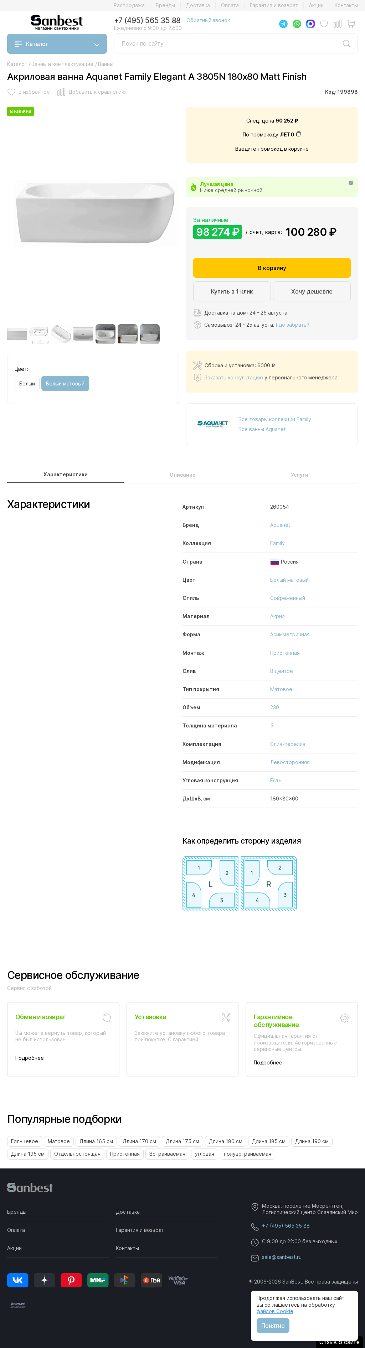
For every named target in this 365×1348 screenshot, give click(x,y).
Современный (287, 598)
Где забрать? (292, 325)
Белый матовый (65, 383)
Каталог (37, 43)
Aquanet (280, 525)
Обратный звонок (208, 20)
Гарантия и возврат (274, 5)
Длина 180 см (225, 1141)
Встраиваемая (167, 1154)
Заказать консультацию (234, 377)
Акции (316, 5)
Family (277, 543)
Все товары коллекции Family (274, 419)
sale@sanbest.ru (282, 1257)
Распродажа (129, 5)
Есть (276, 780)
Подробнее (29, 1058)
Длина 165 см (96, 1141)
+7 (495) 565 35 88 (147, 20)
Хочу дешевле (312, 291)
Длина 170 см (139, 1141)
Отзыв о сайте (339, 1342)
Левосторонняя (290, 762)
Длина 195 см (28, 1154)
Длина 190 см (312, 1141)
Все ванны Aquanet (262, 429)
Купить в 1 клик (232, 291)
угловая (204, 1154)
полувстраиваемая (247, 1154)
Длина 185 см (269, 1141)
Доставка (198, 5)
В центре (281, 671)
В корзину (272, 267)
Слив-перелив (287, 744)
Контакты (346, 5)
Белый (27, 383)
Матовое (281, 689)
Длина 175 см (182, 1141)
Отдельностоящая (77, 1154)
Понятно (273, 1325)
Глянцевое (24, 1141)
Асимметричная (290, 634)
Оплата (230, 5)
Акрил (277, 616)
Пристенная (285, 653)
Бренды (165, 5)
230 (274, 707)
